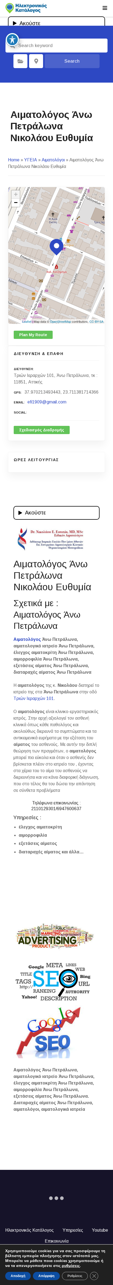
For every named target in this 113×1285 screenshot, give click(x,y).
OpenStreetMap (60, 321)
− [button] (16, 202)
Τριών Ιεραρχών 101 (33, 698)
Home (13, 160)
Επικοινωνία (57, 1241)
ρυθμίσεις (71, 1265)
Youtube (100, 1230)
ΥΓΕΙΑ (30, 160)
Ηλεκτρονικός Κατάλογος (29, 1230)
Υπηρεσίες (73, 1230)
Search (72, 61)
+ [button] (16, 194)
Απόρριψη (46, 1276)
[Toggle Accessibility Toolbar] (12, 39)
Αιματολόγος (27, 639)
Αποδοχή (18, 1276)
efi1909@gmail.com (46, 402)
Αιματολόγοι (53, 160)
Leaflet (26, 321)
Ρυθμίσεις (74, 1276)
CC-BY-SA (96, 321)
